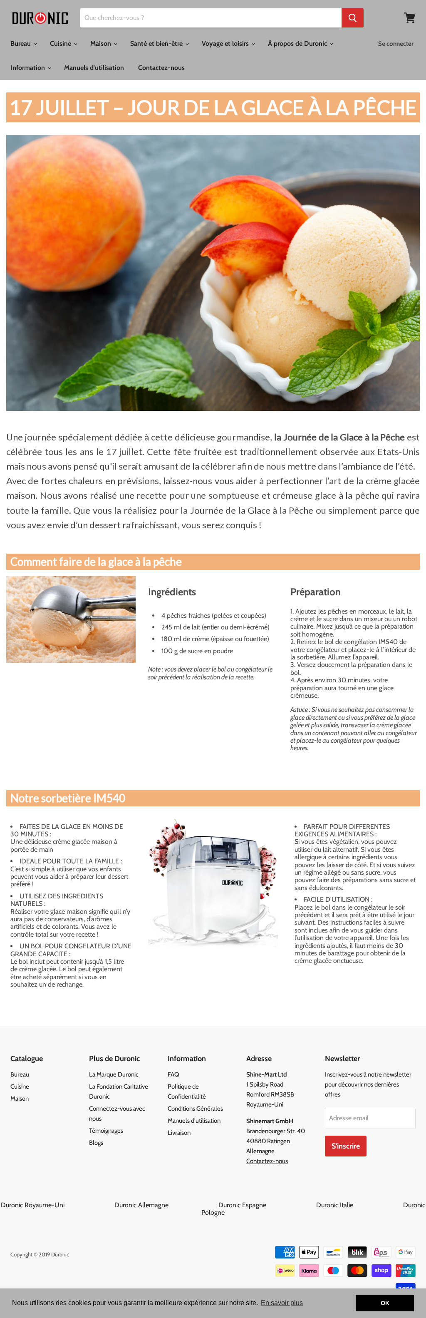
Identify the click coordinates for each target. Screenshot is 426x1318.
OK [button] (385, 1303)
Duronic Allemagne (165, 1205)
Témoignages (106, 1130)
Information (28, 68)
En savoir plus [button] (282, 1302)
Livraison (179, 1132)
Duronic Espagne (266, 1205)
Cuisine (61, 43)
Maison (101, 43)
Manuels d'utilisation (94, 68)
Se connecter (396, 43)
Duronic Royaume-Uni (57, 1205)
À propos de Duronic (298, 43)
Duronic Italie (358, 1205)
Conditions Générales (195, 1108)
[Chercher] (353, 17)
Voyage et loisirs (226, 43)
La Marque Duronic (114, 1074)
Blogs (96, 1142)
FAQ (173, 1074)
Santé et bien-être (157, 43)
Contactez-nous (161, 68)
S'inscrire (346, 1146)
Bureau (21, 43)
